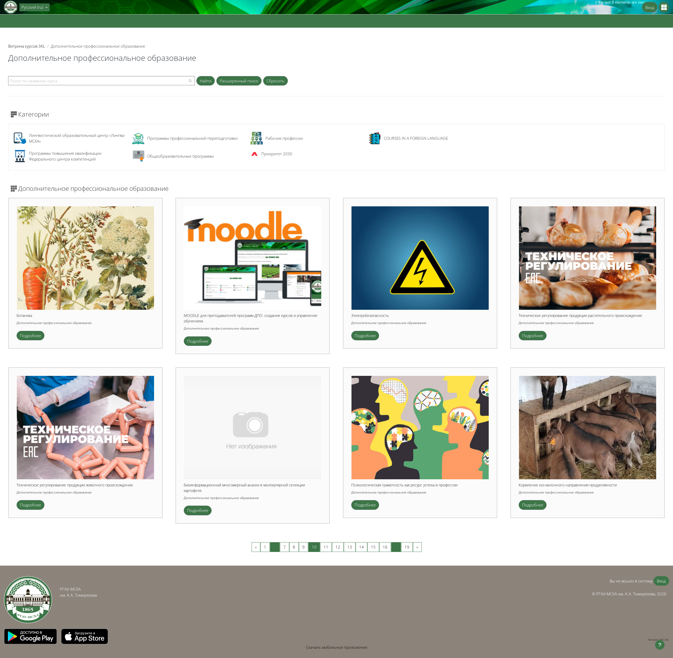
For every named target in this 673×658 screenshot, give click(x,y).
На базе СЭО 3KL (658, 639)
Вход (649, 7)
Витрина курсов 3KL (26, 46)
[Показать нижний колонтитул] (660, 645)
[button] (34, 7)
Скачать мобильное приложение (336, 647)
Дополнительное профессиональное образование (54, 323)
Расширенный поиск (239, 80)
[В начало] (28, 599)
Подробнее (30, 335)
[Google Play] (31, 636)
